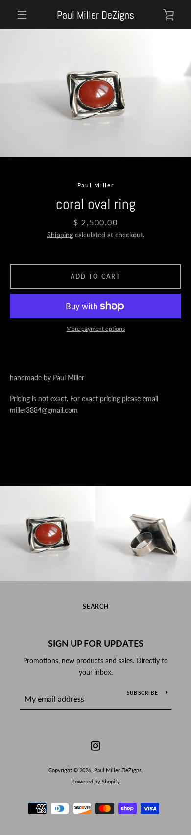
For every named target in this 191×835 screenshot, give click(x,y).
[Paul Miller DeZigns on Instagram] (95, 745)
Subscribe (142, 693)
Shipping (60, 235)
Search (96, 606)
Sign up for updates (95, 643)
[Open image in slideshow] (95, 93)
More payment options (95, 328)
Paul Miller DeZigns (95, 14)
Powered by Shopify (96, 781)
